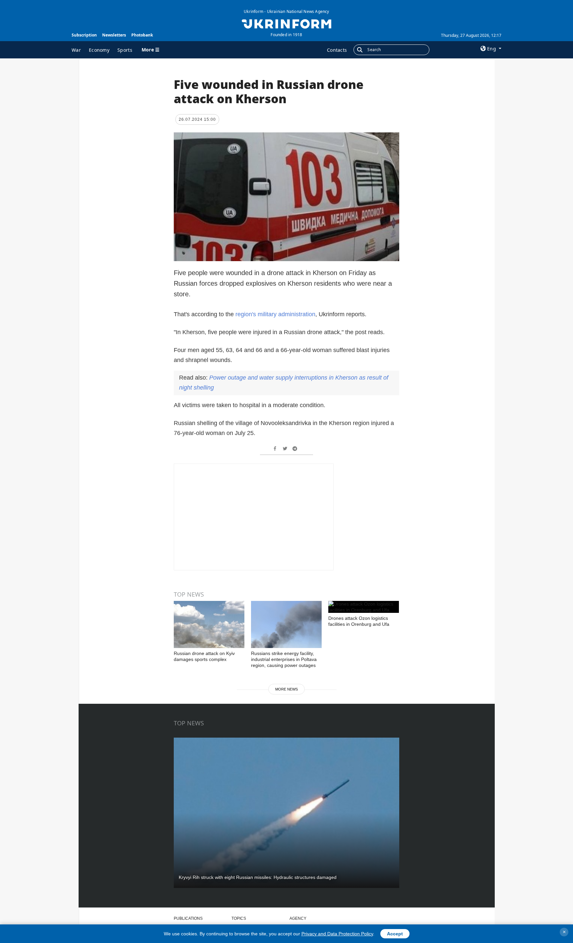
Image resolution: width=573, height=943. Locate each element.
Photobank (142, 35)
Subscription (84, 35)
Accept (395, 933)
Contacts (337, 50)
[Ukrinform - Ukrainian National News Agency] (286, 23)
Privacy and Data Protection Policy (337, 933)
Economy (99, 50)
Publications (188, 918)
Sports (124, 50)
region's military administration (275, 314)
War (76, 50)
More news (286, 689)
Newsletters (114, 35)
